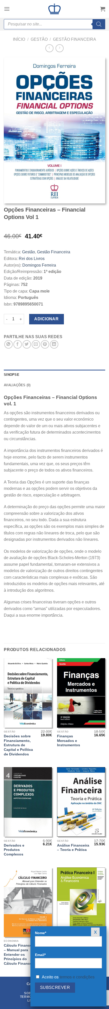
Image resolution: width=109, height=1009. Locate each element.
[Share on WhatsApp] (8, 344)
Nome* (40, 933)
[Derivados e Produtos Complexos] (28, 802)
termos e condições (77, 977)
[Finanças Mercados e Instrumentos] (81, 693)
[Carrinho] (102, 9)
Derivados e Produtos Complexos (14, 850)
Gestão (39, 39)
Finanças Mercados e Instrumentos (68, 740)
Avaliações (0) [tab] (17, 385)
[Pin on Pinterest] (45, 344)
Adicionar (46, 319)
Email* (40, 955)
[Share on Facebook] (17, 344)
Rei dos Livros (32, 258)
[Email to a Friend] (36, 344)
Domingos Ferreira (39, 265)
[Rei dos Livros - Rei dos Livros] (54, 9)
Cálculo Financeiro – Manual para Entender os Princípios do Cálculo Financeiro (20, 954)
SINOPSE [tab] (11, 375)
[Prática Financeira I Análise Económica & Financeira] (81, 902)
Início (19, 39)
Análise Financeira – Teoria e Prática (73, 848)
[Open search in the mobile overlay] (54, 24)
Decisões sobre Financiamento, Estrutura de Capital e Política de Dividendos (18, 745)
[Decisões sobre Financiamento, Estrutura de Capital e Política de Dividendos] (28, 693)
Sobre (30, 993)
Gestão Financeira (74, 39)
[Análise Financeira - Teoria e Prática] (81, 802)
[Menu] (7, 9)
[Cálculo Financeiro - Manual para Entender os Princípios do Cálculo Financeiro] (28, 902)
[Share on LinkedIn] (54, 344)
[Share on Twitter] (27, 344)
